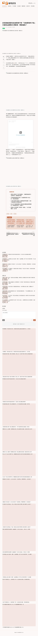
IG (14, 63)
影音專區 (33, 6)
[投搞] (31, 3)
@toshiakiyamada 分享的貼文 (20, 147)
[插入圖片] (32, 320)
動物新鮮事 (4, 6)
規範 (3, 320)
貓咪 (11, 213)
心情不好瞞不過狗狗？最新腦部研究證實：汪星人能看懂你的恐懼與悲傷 (21, 201)
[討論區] (3, 62)
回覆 (34, 320)
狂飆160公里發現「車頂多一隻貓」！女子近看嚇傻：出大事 (21, 208)
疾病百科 (28, 6)
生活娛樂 (19, 6)
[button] (29, 3)
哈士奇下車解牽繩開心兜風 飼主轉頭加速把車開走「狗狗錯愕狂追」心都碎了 (21, 204)
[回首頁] (9, 3)
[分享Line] (3, 59)
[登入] (32, 3)
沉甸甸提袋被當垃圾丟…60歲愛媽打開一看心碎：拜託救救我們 (20, 198)
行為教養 (14, 6)
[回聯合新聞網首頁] (5, 3)
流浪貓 (15, 213)
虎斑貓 (8, 213)
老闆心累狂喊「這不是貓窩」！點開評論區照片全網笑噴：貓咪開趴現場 (21, 195)
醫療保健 (23, 6)
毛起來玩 (9, 6)
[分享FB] (3, 56)
